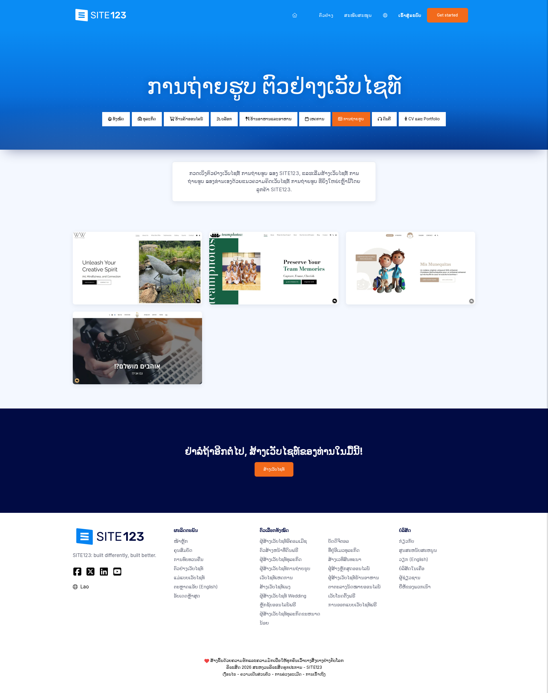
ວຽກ (413, 559)
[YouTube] (117, 572)
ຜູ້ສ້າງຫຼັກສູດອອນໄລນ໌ (349, 568)
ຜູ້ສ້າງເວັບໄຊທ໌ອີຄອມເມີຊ (283, 541)
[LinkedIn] (104, 572)
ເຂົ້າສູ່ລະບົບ (410, 15)
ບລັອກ (226, 119)
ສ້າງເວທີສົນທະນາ (344, 559)
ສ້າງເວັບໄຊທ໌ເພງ (275, 587)
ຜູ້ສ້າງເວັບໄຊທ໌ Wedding (283, 596)
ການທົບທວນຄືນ (189, 559)
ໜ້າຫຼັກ (181, 541)
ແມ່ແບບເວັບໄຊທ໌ (189, 577)
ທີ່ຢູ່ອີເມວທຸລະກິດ (344, 550)
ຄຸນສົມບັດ (183, 550)
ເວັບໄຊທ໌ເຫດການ (276, 577)
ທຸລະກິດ (149, 119)
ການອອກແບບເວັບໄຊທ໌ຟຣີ (352, 604)
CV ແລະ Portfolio (423, 119)
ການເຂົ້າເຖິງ (316, 674)
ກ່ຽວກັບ (406, 541)
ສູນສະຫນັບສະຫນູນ (418, 550)
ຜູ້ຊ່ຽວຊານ (409, 577)
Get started (447, 15)
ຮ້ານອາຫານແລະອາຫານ (270, 119)
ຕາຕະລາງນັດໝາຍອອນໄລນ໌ (354, 587)
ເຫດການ (316, 119)
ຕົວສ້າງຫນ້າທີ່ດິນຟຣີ (279, 550)
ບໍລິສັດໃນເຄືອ (411, 568)
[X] (90, 572)
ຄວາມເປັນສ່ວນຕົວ (255, 674)
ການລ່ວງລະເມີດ (288, 674)
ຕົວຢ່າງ (326, 15)
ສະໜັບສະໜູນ (358, 15)
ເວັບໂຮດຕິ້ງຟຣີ (341, 596)
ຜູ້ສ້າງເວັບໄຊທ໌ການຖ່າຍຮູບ (285, 568)
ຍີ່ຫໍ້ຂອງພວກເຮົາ (415, 587)
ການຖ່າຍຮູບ (353, 119)
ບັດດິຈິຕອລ (338, 541)
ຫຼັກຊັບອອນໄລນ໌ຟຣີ (278, 604)
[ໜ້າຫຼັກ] (295, 15)
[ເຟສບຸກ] (78, 572)
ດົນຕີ (386, 119)
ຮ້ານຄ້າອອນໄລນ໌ (188, 119)
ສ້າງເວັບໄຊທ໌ (274, 469)
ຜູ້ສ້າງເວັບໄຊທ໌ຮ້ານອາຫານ (353, 577)
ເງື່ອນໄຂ (229, 674)
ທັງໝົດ (118, 119)
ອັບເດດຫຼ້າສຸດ (187, 596)
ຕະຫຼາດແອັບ (196, 587)
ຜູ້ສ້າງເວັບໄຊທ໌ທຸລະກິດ (281, 559)
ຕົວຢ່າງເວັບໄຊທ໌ (188, 568)
